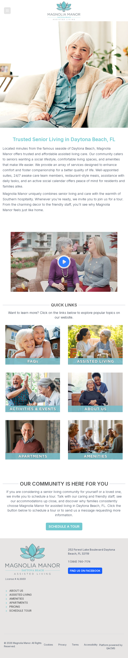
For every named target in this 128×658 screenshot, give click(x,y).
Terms (75, 644)
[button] (7, 10)
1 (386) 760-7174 (79, 561)
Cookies (48, 644)
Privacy (62, 644)
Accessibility (91, 644)
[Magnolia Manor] (64, 10)
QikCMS (110, 648)
